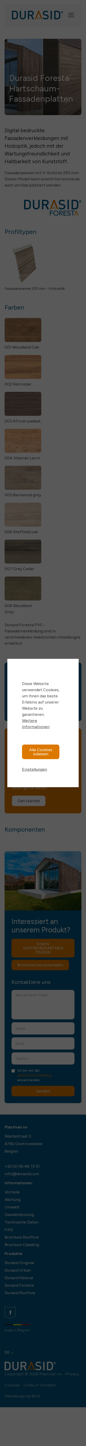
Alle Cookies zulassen (40, 751)
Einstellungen (34, 769)
